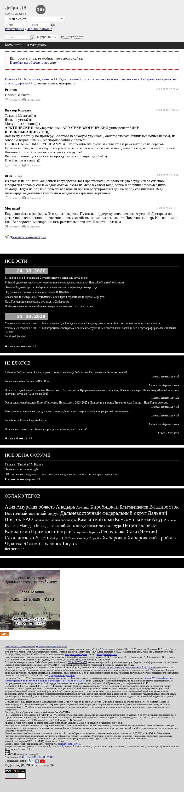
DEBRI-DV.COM (27, 757)
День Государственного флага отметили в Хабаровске (37, 301)
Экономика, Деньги (38, 79)
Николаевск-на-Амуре (104, 526)
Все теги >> (14, 549)
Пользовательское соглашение (20, 646)
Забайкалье (41, 520)
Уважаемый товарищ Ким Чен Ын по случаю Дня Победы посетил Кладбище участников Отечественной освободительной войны (82, 323)
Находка (81, 526)
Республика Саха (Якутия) (129, 531)
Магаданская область (55, 525)
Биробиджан (104, 507)
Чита (173, 538)
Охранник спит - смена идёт (21, 469)
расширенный (72, 36)
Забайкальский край (63, 520)
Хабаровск (114, 538)
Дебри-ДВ (15, 7)
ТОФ (63, 538)
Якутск (70, 544)
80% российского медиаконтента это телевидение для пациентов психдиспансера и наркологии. (61, 474)
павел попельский (165, 376)
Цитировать (33, 99)
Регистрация (14, 29)
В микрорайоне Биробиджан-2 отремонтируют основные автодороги (46, 277)
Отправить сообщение (76, 654)
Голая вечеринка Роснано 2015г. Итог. (28, 381)
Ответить (14, 99)
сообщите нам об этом (69, 743)
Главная (11, 79)
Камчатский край (96, 519)
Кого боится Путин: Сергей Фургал (26, 420)
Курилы (11, 525)
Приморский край (51, 531)
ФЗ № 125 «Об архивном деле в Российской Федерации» (127, 667)
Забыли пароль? (39, 29)
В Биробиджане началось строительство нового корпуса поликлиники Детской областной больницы (64, 282)
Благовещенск (134, 507)
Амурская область (35, 507)
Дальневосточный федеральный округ (103, 513)
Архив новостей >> (21, 346)
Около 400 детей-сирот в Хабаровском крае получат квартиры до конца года (51, 287)
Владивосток (164, 507)
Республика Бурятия (86, 532)
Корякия (171, 520)
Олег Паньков (168, 433)
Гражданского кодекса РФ (62, 675)
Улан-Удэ (82, 538)
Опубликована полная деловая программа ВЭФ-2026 (37, 292)
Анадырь (65, 507)
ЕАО (27, 519)
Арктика (82, 507)
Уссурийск (95, 538)
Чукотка (13, 544)
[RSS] (4, 634)
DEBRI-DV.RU (45, 757)
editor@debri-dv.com (107, 654)
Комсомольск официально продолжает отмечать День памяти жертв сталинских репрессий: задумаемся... (68, 411)
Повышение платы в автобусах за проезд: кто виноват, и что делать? (46, 429)
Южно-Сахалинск (42, 544)
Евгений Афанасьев (164, 385)
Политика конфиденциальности (51, 646)
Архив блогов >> (19, 438)
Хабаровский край (148, 538)
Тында (71, 538)
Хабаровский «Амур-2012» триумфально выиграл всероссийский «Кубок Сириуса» (55, 297)
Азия (10, 507)
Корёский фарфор (15, 336)
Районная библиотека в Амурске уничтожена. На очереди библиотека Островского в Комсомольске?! (66, 372)
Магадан (27, 525)
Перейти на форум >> (23, 479)
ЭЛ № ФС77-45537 (77, 662)
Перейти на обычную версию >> (35, 62)
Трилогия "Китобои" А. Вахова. (24, 464)
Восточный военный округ (32, 513)
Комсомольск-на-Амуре (140, 519)
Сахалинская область (27, 538)
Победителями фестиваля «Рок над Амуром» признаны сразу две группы (49, 306)
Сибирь (54, 538)
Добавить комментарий (28, 237)
